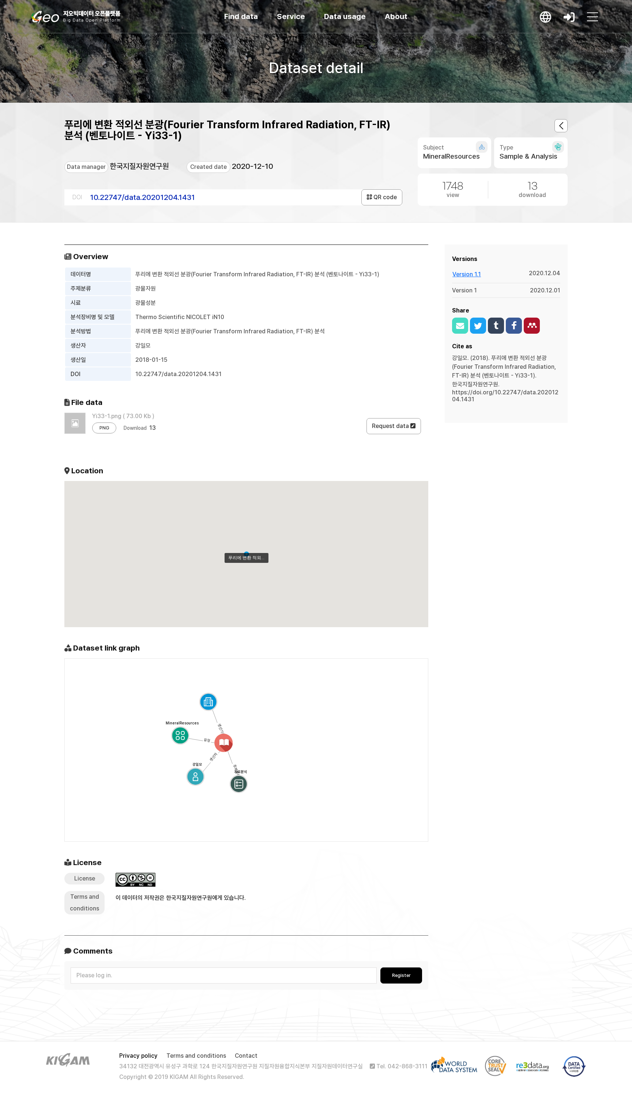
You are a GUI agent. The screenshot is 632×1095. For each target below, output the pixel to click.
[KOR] (546, 17)
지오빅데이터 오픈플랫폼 (75, 17)
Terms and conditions (196, 1055)
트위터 (478, 326)
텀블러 (496, 326)
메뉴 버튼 (592, 17)
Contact (246, 1055)
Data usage (345, 16)
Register (401, 975)
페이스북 (514, 326)
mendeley (532, 326)
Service (291, 16)
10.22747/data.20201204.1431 (142, 197)
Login (569, 17)
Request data (391, 426)
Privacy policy (138, 1055)
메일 (460, 326)
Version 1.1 (466, 274)
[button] (246, 554)
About (396, 16)
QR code (384, 197)
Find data (241, 16)
